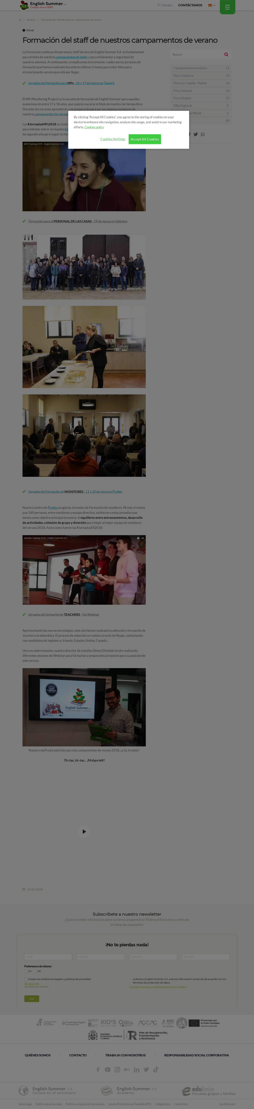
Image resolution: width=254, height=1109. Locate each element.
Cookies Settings (113, 139)
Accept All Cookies (145, 139)
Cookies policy (94, 127)
